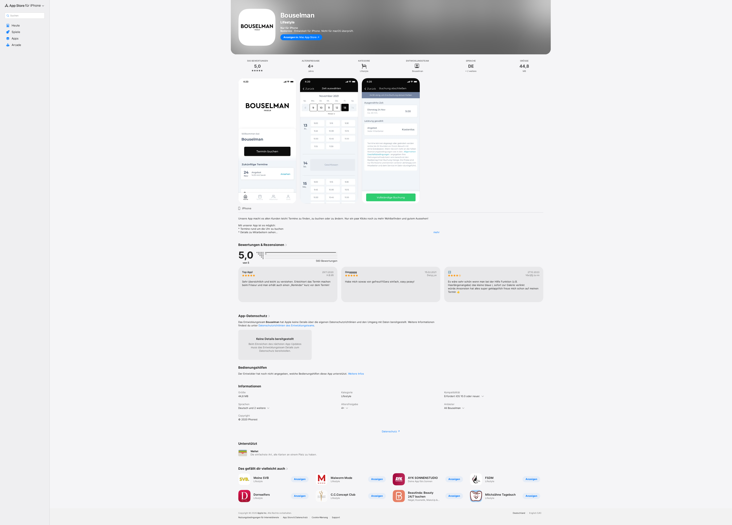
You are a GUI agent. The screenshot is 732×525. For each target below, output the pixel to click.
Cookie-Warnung (320, 517)
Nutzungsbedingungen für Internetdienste (258, 517)
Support (336, 517)
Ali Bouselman (452, 407)
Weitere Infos (356, 373)
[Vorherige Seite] (234, 284)
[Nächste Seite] (547, 284)
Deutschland (519, 513)
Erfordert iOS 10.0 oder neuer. (462, 396)
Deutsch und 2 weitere (252, 407)
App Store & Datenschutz (295, 517)
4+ (342, 407)
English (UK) (535, 513)
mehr (436, 232)
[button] (24, 25)
